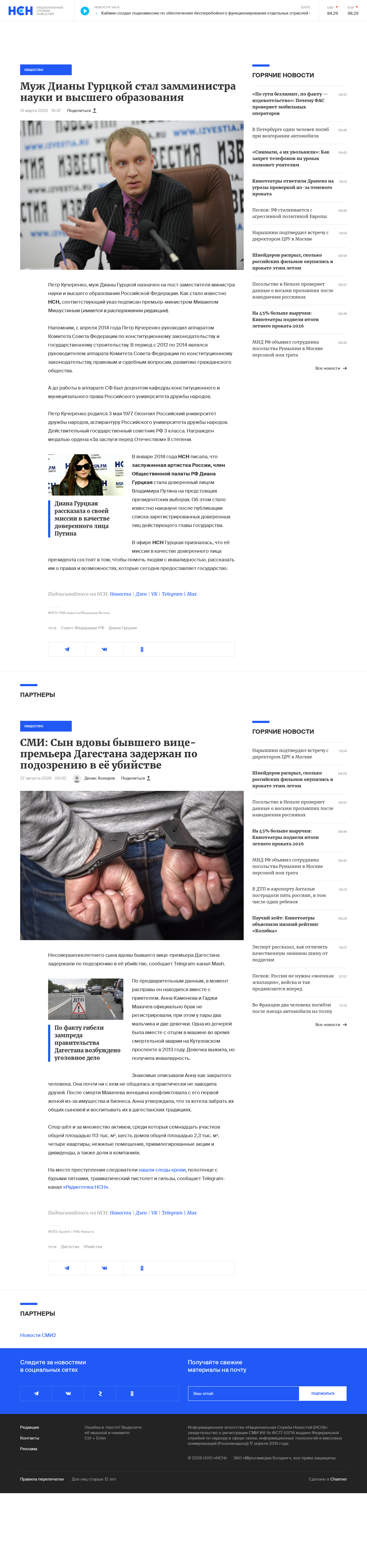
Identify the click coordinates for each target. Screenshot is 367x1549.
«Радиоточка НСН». (86, 1187)
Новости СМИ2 (38, 1335)
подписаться (322, 1393)
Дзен (141, 594)
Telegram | (174, 594)
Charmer (338, 1479)
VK (154, 594)
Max (192, 594)
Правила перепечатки (42, 1479)
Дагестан (70, 1246)
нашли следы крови (162, 1170)
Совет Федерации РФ (82, 628)
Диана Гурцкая (123, 628)
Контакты (29, 1438)
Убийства (93, 1246)
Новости (120, 594)
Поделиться (79, 110)
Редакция (29, 1427)
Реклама (28, 1449)
